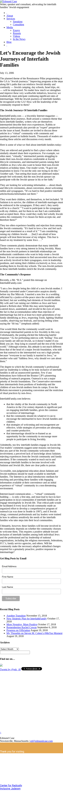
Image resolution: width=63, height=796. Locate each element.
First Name (7, 576)
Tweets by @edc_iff (10, 669)
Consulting (18, 24)
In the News (19, 39)
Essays (16, 30)
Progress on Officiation (18, 630)
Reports (17, 33)
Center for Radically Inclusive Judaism (11, 787)
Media (9, 27)
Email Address (9, 566)
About (9, 15)
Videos (16, 36)
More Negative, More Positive (21, 624)
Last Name (7, 587)
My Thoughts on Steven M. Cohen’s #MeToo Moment (34, 633)
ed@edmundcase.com (41, 741)
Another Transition (16, 615)
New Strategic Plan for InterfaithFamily (26, 618)
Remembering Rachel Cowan (21, 627)
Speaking (17, 21)
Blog (8, 42)
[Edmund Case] (8, 1)
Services (10, 18)
